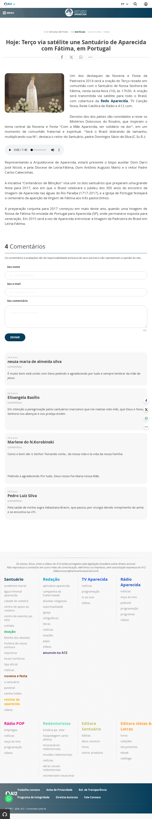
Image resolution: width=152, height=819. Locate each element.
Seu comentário (17, 301)
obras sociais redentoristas (52, 768)
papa (46, 641)
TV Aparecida (95, 579)
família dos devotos (17, 637)
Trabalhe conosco (28, 790)
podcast (126, 603)
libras (46, 624)
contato (9, 625)
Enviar (15, 337)
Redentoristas (57, 723)
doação (10, 631)
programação (90, 591)
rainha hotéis (13, 693)
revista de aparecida (12, 701)
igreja (46, 612)
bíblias (86, 735)
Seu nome (13, 267)
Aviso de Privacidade (59, 790)
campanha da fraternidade (52, 593)
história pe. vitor (54, 730)
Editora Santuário (91, 726)
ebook (124, 752)
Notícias (80, 31)
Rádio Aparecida (131, 582)
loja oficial (11, 664)
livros (85, 747)
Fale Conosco (92, 797)
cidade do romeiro (16, 601)
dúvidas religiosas (55, 601)
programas (128, 614)
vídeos (8, 710)
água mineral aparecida (13, 593)
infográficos (51, 618)
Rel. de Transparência (93, 790)
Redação (51, 579)
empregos (10, 730)
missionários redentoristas (52, 747)
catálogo (126, 758)
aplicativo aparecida (56, 586)
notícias (9, 670)
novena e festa (15, 676)
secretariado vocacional (58, 775)
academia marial (15, 586)
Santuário (13, 579)
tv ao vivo (88, 597)
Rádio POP (14, 723)
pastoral (9, 688)
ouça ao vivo (129, 597)
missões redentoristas (57, 754)
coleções (126, 741)
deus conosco (91, 741)
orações (48, 635)
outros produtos (92, 752)
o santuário (11, 682)
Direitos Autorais (67, 797)
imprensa (10, 653)
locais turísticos (14, 658)
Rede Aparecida (114, 101)
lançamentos (129, 747)
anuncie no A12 (55, 653)
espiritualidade (53, 607)
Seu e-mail (14, 284)
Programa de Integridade (33, 797)
